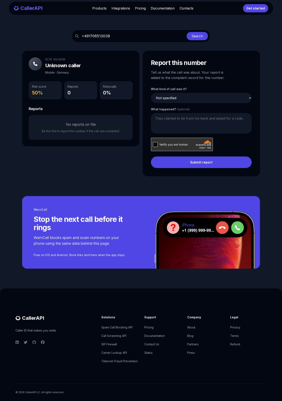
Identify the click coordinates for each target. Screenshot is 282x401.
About (191, 327)
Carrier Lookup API (114, 352)
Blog (190, 335)
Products (99, 8)
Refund (235, 344)
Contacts (186, 8)
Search (197, 36)
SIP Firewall (109, 344)
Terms (234, 335)
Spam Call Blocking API (117, 327)
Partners (193, 344)
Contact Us (151, 344)
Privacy (235, 327)
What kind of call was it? (169, 89)
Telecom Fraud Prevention (119, 361)
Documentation (163, 8)
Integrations (120, 8)
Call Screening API (113, 335)
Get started (255, 8)
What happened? (170, 109)
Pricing (140, 8)
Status (148, 352)
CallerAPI (33, 318)
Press (191, 352)
